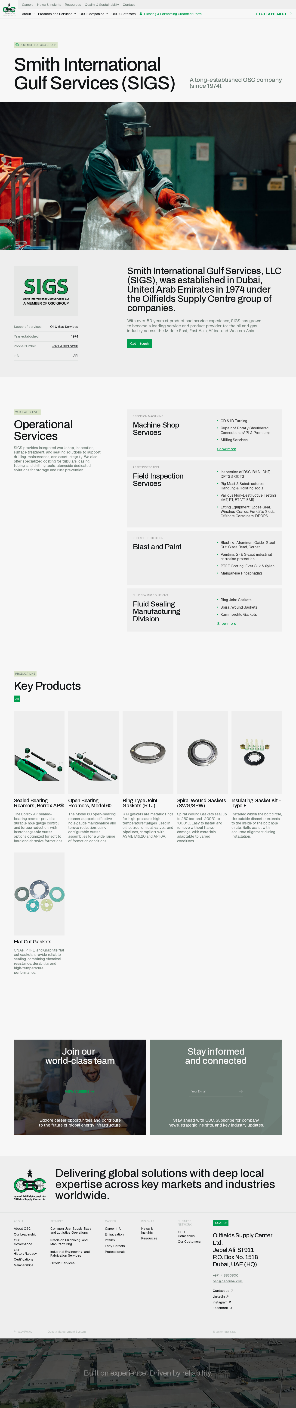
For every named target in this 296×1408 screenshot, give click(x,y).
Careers (28, 4)
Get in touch (139, 344)
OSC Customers (123, 14)
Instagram (220, 1302)
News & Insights (49, 4)
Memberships (24, 1265)
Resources (73, 4)
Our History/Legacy (25, 1252)
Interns (110, 1240)
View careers (77, 1091)
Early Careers (115, 1246)
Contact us (221, 1291)
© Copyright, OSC (224, 1332)
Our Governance (23, 1242)
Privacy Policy (23, 1332)
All (17, 699)
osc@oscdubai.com (228, 1281)
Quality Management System (67, 1332)
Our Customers (189, 1242)
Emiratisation (115, 1234)
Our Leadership (25, 1234)
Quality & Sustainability (102, 4)
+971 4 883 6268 (65, 346)
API (75, 356)
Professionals (115, 1252)
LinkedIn (219, 1297)
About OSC (22, 1229)
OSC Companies (186, 1234)
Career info (113, 1229)
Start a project (271, 14)
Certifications (24, 1259)
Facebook (220, 1308)
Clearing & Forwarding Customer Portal (173, 14)
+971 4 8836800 (225, 1275)
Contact (129, 4)
